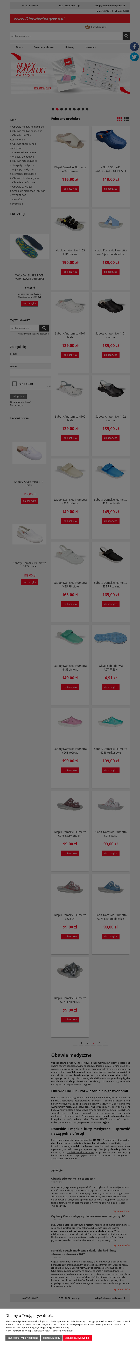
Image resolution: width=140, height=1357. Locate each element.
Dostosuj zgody (51, 1337)
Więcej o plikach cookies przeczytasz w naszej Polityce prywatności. (39, 1330)
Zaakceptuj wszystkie (77, 1337)
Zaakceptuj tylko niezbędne (23, 1337)
